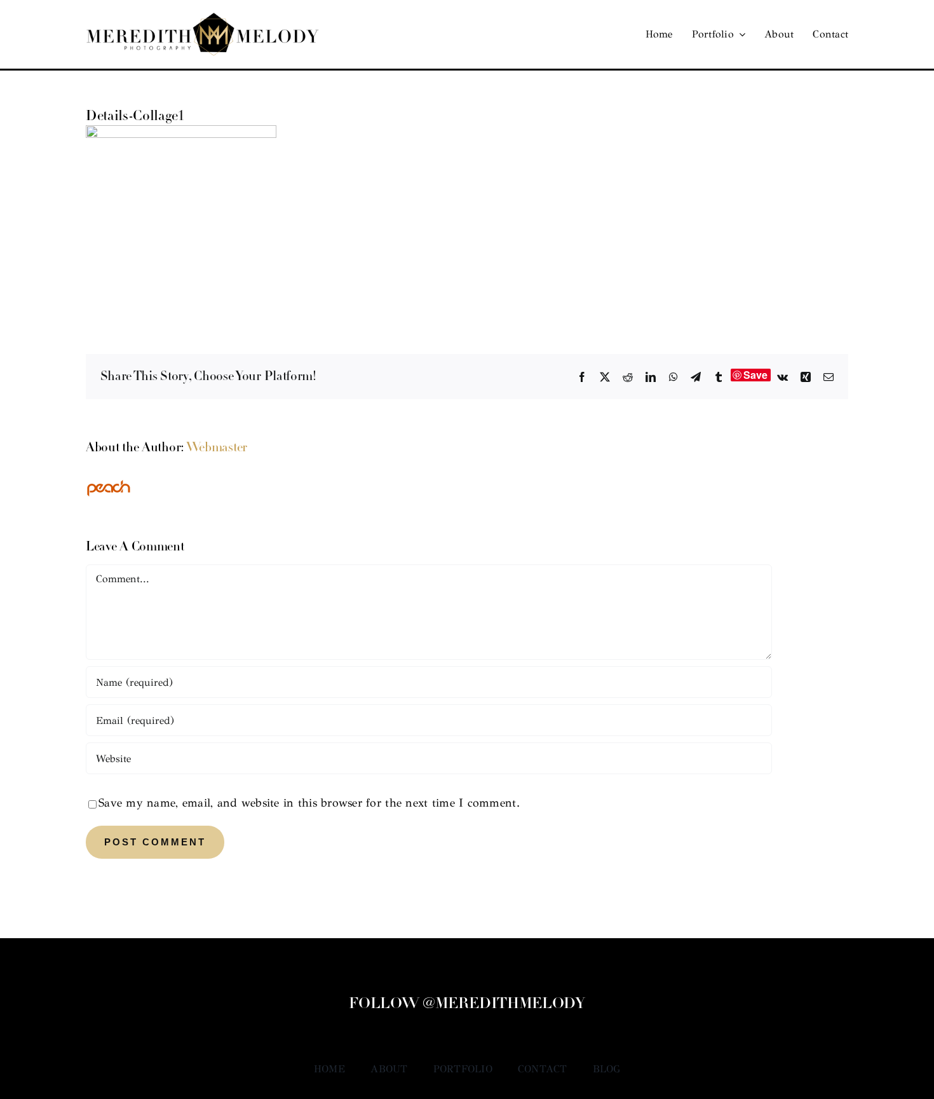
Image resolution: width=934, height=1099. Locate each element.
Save (755, 375)
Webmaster (216, 448)
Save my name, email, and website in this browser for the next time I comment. (309, 803)
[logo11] (203, 18)
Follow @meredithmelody (467, 1004)
